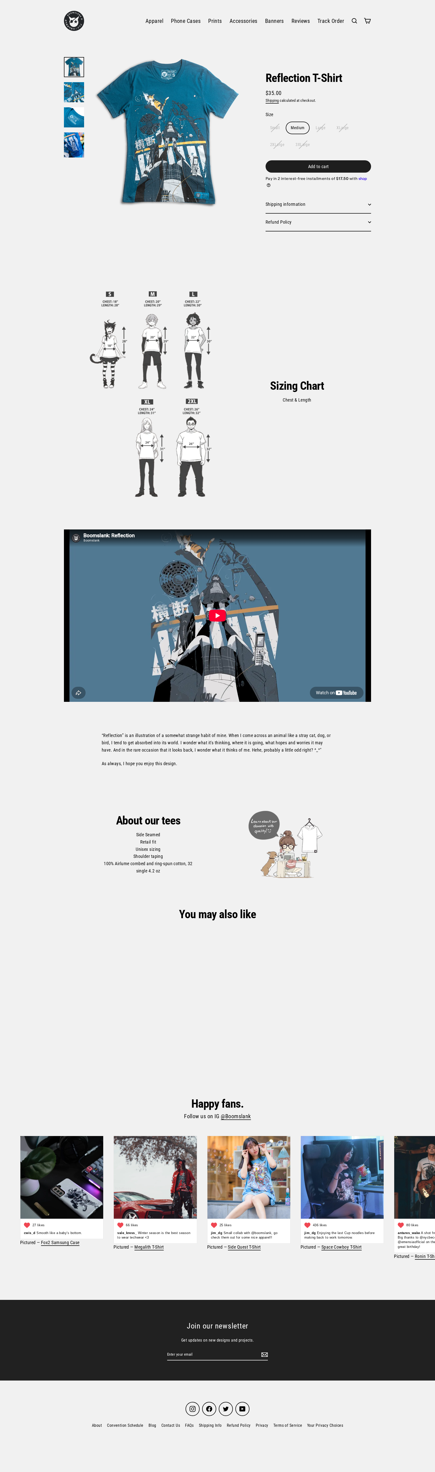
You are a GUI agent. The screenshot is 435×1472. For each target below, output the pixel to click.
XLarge (343, 127)
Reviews (301, 21)
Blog (152, 1425)
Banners (274, 21)
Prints (215, 21)
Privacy (262, 1425)
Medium (298, 127)
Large (320, 127)
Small (275, 127)
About (97, 1425)
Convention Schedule (125, 1425)
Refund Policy (279, 222)
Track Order (330, 21)
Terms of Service (287, 1425)
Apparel (154, 21)
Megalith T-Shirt (149, 1247)
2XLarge (277, 144)
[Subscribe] (264, 1354)
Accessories (244, 21)
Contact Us (170, 1425)
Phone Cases (186, 21)
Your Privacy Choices (325, 1425)
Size (269, 114)
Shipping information (285, 204)
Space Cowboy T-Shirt (341, 1247)
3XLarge (303, 144)
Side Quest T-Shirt (244, 1247)
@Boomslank (236, 1116)
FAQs (189, 1425)
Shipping (272, 100)
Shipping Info (210, 1425)
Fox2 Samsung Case (60, 1242)
